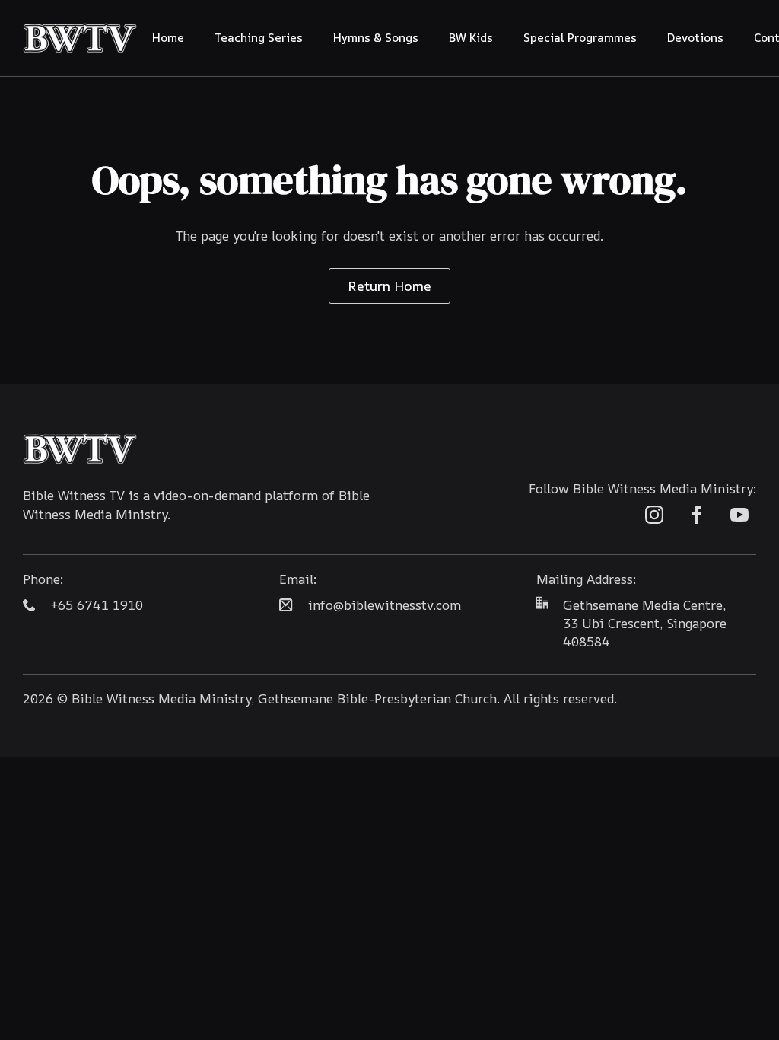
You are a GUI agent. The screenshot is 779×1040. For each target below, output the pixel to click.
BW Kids (471, 38)
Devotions (695, 38)
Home (168, 38)
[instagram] (654, 514)
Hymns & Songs (375, 38)
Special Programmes (580, 38)
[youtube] (739, 514)
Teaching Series (259, 38)
